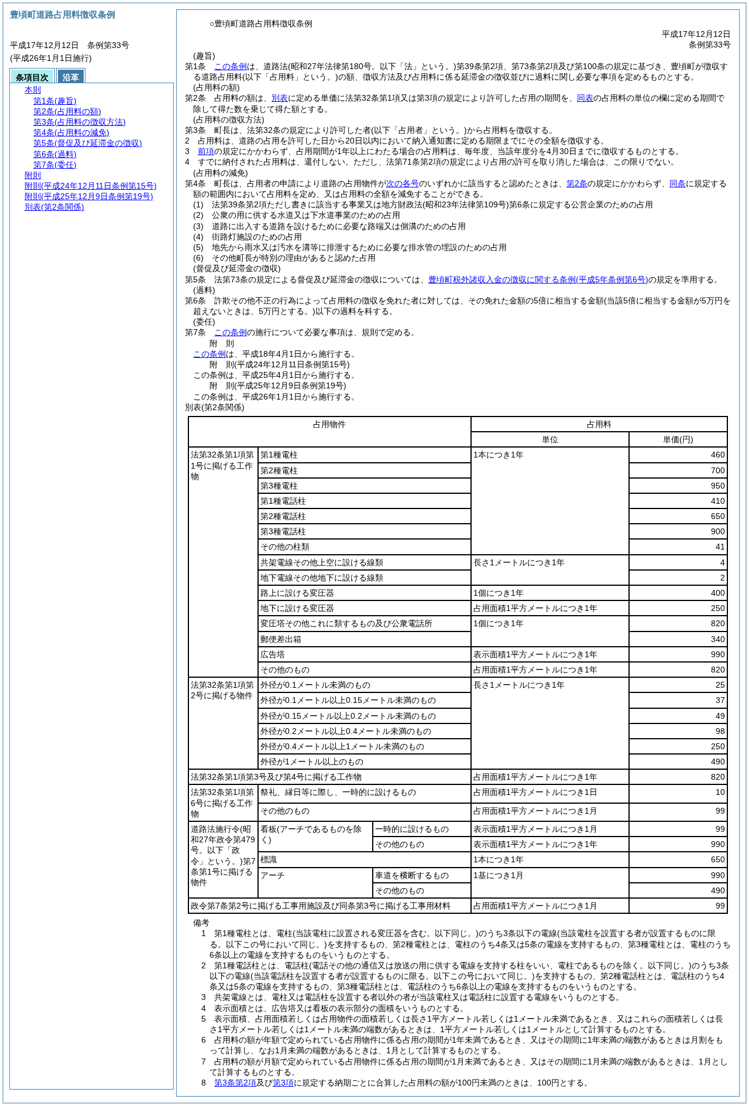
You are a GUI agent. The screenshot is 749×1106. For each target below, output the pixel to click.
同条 (677, 183)
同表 (585, 98)
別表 (280, 98)
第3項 (283, 1082)
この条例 (230, 66)
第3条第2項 (235, 1082)
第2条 (576, 183)
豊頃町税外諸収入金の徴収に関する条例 (538, 279)
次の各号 (402, 183)
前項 (206, 151)
